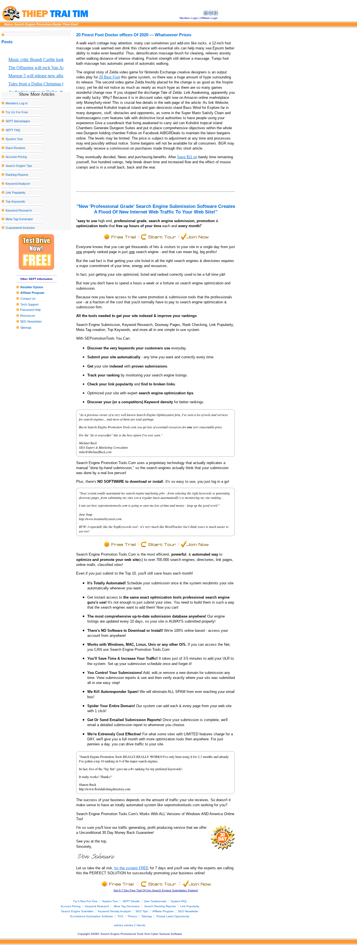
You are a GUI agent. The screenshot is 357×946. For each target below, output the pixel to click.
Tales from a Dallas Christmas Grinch (35, 83)
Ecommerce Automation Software (91, 916)
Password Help (30, 309)
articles (118, 925)
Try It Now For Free (85, 901)
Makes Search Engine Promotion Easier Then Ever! (41, 24)
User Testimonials (155, 901)
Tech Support (29, 304)
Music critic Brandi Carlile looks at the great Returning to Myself (35, 59)
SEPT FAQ (13, 130)
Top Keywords (15, 201)
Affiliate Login (209, 18)
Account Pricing (16, 157)
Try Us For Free (17, 112)
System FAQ (179, 901)
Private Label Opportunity (172, 916)
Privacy (132, 916)
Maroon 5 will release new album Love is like (35, 75)
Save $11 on (187, 157)
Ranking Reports (17, 174)
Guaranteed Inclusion (20, 227)
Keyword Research (19, 210)
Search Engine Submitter (77, 911)
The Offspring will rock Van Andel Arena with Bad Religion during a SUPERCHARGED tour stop (35, 67)
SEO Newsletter (30, 321)
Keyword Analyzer (18, 183)
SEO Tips (142, 911)
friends (141, 925)
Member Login (189, 18)
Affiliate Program (162, 911)
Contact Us (28, 298)
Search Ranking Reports (160, 906)
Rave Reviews (15, 148)
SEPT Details (130, 901)
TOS (120, 916)
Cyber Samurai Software (166, 933)
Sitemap (25, 327)
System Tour (14, 139)
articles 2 (130, 925)
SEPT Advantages (18, 121)
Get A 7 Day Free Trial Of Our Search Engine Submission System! (156, 890)
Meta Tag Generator (19, 219)
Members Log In (17, 103)
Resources (27, 315)
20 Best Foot (109, 77)
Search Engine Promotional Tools (121, 933)
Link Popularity (15, 192)
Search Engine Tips (19, 165)
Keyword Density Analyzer (114, 911)
